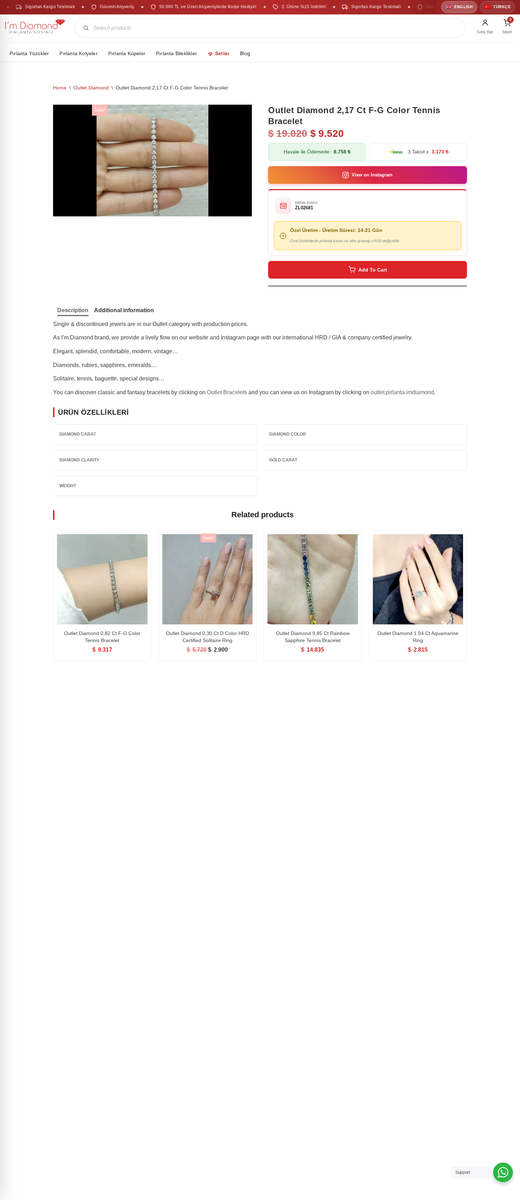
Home (60, 88)
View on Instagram (372, 174)
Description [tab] (72, 310)
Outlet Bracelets (227, 392)
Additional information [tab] (124, 310)
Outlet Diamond (91, 88)
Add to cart (372, 270)
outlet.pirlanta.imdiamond (402, 392)
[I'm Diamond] (35, 28)
